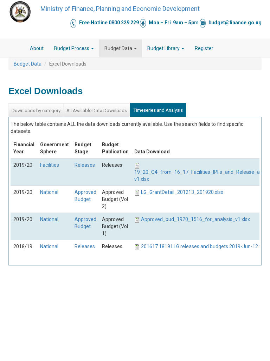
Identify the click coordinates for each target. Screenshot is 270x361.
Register (204, 48)
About (37, 48)
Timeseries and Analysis (158, 110)
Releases (85, 165)
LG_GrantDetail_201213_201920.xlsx (182, 192)
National (49, 192)
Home (19, 48)
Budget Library (164, 48)
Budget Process (72, 48)
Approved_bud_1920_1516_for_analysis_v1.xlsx (195, 219)
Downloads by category (36, 110)
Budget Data (118, 48)
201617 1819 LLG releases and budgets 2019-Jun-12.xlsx (204, 246)
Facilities (49, 165)
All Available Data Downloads (96, 110)
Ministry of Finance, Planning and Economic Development (120, 8)
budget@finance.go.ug (235, 22)
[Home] (20, 11)
